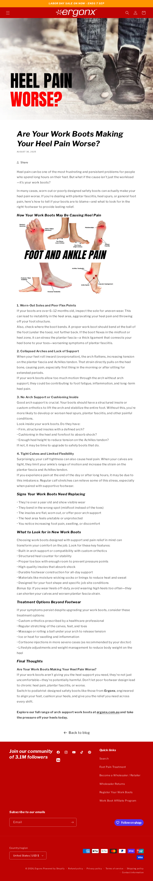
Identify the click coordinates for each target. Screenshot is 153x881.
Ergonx (38, 868)
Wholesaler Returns (112, 783)
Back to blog (79, 733)
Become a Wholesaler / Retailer (119, 775)
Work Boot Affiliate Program (117, 800)
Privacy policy (94, 868)
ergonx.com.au (108, 712)
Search (104, 758)
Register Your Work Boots (116, 792)
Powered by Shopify (54, 868)
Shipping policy (135, 868)
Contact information (133, 872)
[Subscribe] (72, 822)
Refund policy (75, 868)
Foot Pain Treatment (112, 766)
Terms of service (114, 868)
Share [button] (24, 162)
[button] (8, 13)
